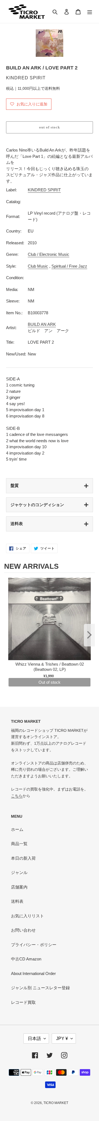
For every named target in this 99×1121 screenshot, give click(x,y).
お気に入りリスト (27, 915)
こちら (17, 796)
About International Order (33, 973)
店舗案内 (19, 887)
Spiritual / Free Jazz (69, 266)
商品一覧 (19, 843)
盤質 (14, 485)
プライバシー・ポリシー (33, 944)
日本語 (34, 1038)
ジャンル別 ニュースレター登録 (40, 987)
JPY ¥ (62, 1038)
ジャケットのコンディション (37, 504)
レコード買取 (23, 1002)
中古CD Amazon (26, 959)
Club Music (38, 266)
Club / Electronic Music (48, 254)
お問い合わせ (23, 930)
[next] (89, 635)
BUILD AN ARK (42, 324)
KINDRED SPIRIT (44, 189)
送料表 (16, 523)
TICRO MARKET (55, 1103)
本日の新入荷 (23, 858)
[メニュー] (89, 12)
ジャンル (19, 872)
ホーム (17, 829)
